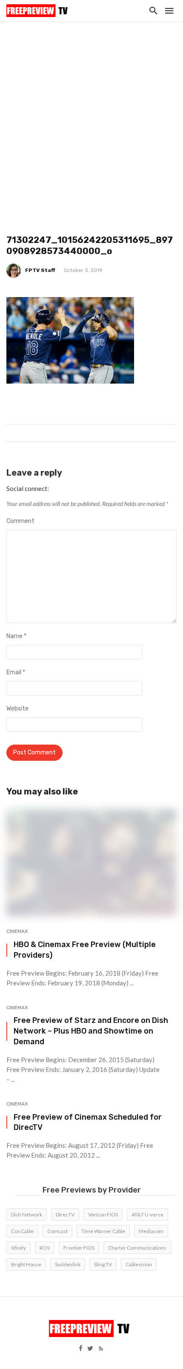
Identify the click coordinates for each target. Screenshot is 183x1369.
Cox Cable (22, 1231)
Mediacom (151, 1231)
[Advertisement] (91, 117)
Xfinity (18, 1248)
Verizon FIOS (103, 1214)
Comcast (57, 1231)
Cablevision (139, 1264)
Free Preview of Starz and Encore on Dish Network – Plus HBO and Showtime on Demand (91, 1031)
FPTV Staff (40, 270)
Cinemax (17, 931)
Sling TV (103, 1264)
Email (15, 672)
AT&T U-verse (147, 1214)
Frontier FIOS (78, 1248)
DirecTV (65, 1214)
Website (17, 708)
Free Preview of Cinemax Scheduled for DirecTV (88, 1122)
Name (16, 636)
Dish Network (26, 1214)
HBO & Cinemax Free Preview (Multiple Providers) (85, 949)
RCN (45, 1248)
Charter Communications (137, 1248)
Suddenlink (67, 1264)
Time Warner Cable (103, 1231)
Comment (20, 521)
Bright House (26, 1264)
